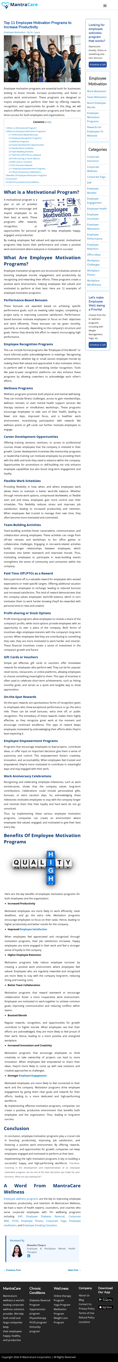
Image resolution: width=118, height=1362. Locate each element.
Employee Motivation (14, 32)
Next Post (74, 1270)
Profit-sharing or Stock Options (24, 158)
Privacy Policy (86, 1308)
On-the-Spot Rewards (20, 165)
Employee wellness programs (21, 1198)
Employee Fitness (32, 1221)
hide (48, 122)
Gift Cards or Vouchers (20, 161)
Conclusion (11, 178)
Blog (81, 1300)
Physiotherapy (38, 1318)
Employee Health (97, 208)
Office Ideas (94, 254)
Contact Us (85, 1304)
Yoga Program (62, 1304)
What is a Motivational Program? (21, 128)
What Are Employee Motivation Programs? (26, 131)
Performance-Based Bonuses (23, 134)
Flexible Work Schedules (21, 148)
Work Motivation (96, 91)
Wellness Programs (19, 141)
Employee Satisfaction (33, 929)
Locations (84, 1322)
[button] (105, 5)
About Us (84, 1295)
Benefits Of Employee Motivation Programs (26, 175)
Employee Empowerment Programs (27, 168)
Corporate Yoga (56, 1221)
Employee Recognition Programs (25, 138)
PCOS (15, 1221)
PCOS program (38, 1322)
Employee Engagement (33, 1075)
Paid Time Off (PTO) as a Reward (25, 155)
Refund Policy (86, 1317)
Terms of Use (86, 1313)
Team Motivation (97, 97)
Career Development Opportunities (26, 144)
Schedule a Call (98, 64)
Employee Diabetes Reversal (45, 1216)
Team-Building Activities (21, 151)
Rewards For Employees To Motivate (95, 131)
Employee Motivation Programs (93, 117)
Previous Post (12, 1270)
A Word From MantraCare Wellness (22, 182)
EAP (20, 1216)
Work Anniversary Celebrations (25, 172)
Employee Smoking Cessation (40, 1225)
